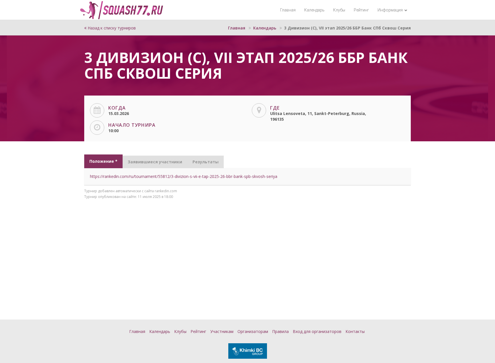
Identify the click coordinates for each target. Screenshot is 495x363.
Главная (288, 10)
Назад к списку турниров (111, 28)
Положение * (103, 161)
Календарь (314, 10)
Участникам (221, 331)
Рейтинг (361, 10)
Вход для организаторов (317, 331)
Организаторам (252, 331)
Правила (280, 331)
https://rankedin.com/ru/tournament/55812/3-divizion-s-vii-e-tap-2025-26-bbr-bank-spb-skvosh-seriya (183, 176)
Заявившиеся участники (155, 161)
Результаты (205, 161)
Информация (391, 10)
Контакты (355, 331)
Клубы (339, 10)
